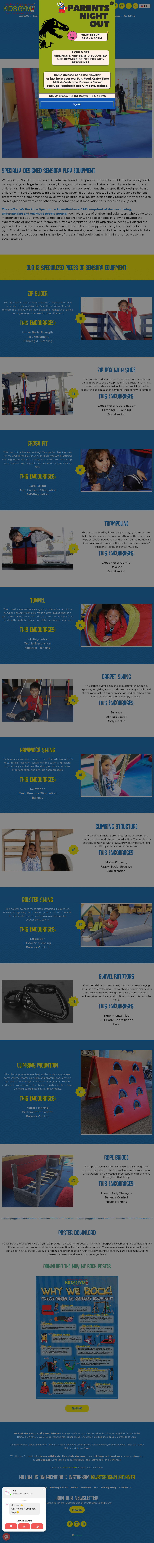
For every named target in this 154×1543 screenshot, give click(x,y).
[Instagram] (24, 1526)
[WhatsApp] (37, 1526)
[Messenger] (11, 1526)
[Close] (112, 3)
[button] (43, 1489)
